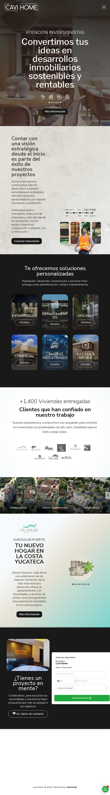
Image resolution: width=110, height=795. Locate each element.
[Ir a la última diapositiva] (2, 495)
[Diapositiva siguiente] (107, 495)
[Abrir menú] (104, 7)
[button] (18, 495)
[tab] (49, 102)
